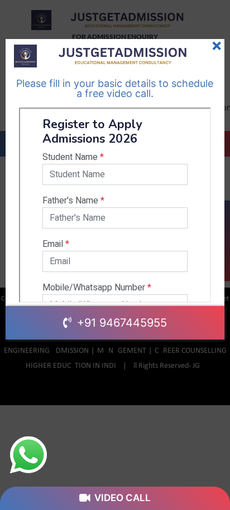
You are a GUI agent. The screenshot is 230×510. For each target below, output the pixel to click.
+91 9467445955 (120, 322)
